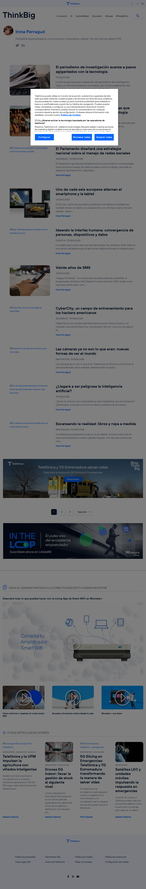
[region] (74, 117)
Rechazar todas (81, 137)
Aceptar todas (104, 137)
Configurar (44, 137)
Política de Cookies (71, 115)
